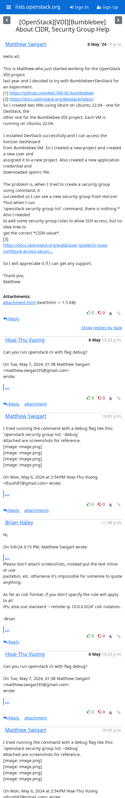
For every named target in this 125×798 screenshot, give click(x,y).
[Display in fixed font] (110, 313)
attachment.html (19, 302)
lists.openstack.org (37, 6)
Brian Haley (19, 522)
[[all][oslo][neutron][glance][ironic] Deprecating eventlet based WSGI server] (6, 20)
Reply (13, 318)
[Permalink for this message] (119, 313)
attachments (36, 510)
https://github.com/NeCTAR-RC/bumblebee (52, 93)
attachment (35, 404)
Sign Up (109, 7)
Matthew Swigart (25, 44)
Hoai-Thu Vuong (25, 339)
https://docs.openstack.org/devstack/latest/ (52, 99)
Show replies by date (101, 327)
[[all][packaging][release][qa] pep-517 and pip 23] (118, 20)
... (7, 387)
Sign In (81, 7)
